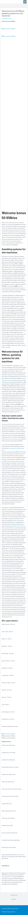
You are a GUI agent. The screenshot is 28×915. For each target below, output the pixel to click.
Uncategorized (5, 18)
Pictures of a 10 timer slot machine (13, 439)
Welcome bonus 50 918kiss (8, 21)
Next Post (14, 899)
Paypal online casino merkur (16, 526)
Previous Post (14, 895)
